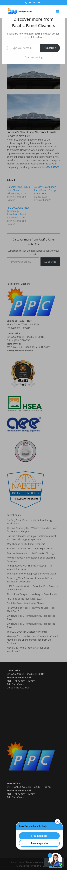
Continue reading (33, 57)
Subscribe (50, 48)
